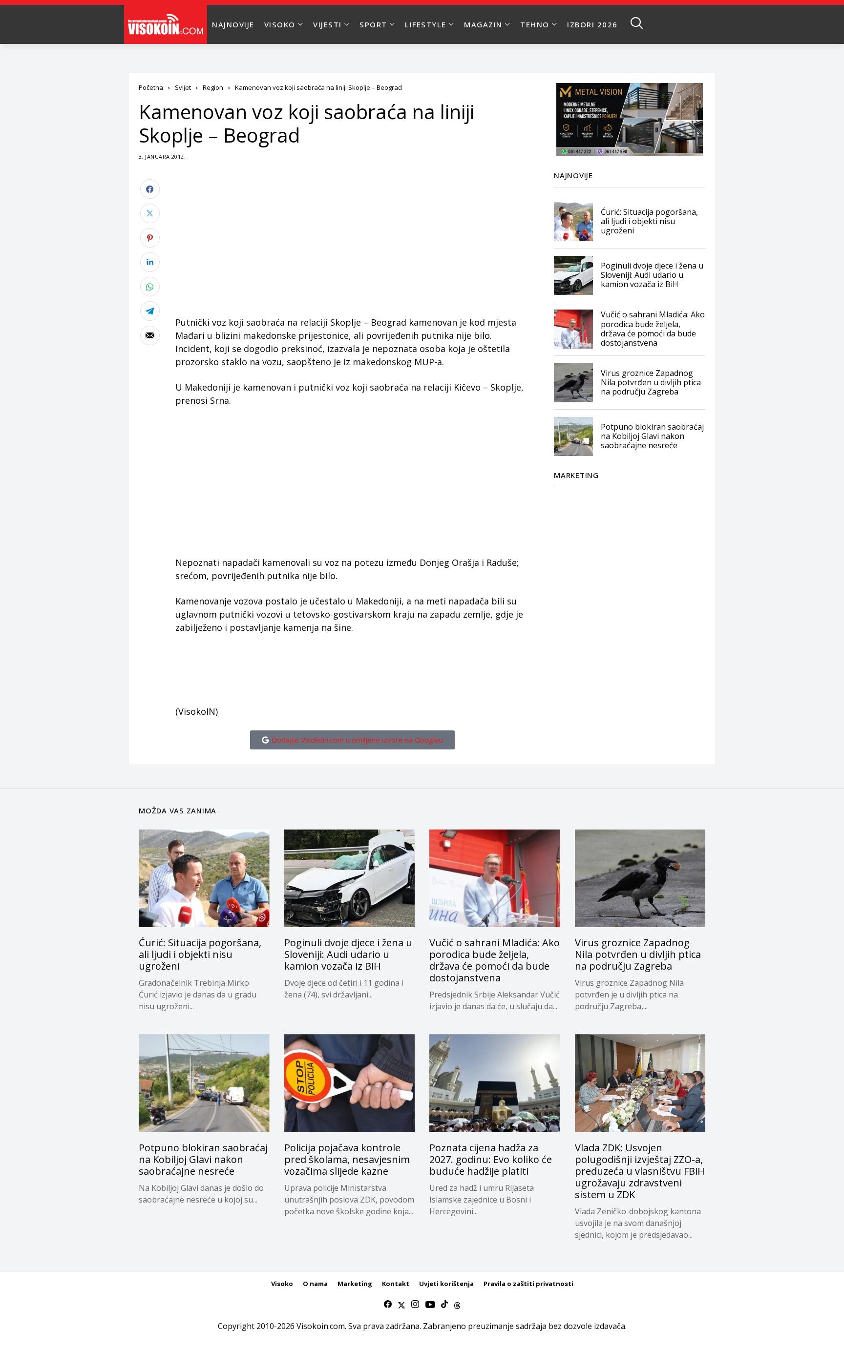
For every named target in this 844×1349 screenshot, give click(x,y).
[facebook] (388, 1304)
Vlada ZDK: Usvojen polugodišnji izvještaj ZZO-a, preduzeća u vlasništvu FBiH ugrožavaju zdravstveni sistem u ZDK (640, 1171)
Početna (151, 87)
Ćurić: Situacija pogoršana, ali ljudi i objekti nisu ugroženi (649, 221)
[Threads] (457, 1304)
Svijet (183, 87)
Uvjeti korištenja (446, 1283)
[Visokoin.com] (167, 24)
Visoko (282, 1283)
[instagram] (415, 1304)
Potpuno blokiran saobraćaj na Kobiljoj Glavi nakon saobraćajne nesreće (652, 436)
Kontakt (395, 1283)
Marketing (355, 1283)
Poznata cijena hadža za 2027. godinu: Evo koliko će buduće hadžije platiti (490, 1159)
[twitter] (401, 1304)
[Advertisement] (352, 247)
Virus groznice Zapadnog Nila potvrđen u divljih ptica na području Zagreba (651, 382)
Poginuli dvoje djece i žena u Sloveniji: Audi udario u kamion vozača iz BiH (652, 275)
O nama (315, 1283)
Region (213, 87)
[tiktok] (444, 1304)
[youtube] (430, 1304)
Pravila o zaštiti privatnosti (528, 1283)
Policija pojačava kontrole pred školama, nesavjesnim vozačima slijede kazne (347, 1159)
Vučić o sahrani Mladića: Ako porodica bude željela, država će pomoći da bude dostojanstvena (653, 329)
